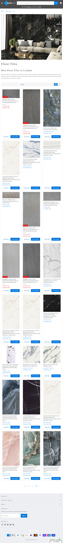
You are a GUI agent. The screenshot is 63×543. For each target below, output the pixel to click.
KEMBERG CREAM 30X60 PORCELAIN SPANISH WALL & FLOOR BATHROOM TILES (10, 281)
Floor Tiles (8, 11)
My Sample (56, 541)
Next (36, 486)
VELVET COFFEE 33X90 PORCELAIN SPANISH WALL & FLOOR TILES (10, 201)
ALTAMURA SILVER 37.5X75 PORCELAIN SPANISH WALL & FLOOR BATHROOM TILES (51, 204)
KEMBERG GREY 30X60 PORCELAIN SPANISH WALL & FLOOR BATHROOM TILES (31, 127)
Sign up (24, 515)
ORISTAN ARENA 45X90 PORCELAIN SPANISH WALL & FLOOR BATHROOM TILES (31, 229)
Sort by (22, 84)
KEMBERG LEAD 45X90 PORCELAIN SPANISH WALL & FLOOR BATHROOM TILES (31, 281)
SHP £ (34, 531)
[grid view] (56, 84)
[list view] (59, 84)
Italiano (27, 531)
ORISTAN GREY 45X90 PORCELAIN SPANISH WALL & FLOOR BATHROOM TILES (10, 101)
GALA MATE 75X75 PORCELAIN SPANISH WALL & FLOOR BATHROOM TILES (51, 281)
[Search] (56, 3)
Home (2, 11)
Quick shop (6, 136)
